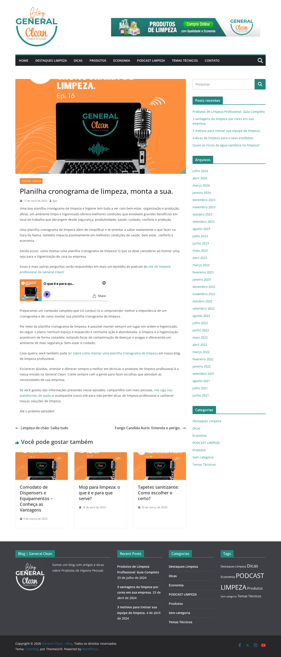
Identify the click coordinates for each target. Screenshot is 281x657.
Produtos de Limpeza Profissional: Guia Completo (229, 112)
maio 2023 (200, 250)
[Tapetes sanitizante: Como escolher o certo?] (159, 455)
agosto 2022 (201, 316)
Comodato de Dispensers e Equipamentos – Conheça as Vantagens (36, 498)
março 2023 (201, 265)
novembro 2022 (204, 294)
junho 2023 (201, 243)
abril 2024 (200, 178)
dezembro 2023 (204, 200)
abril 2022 (200, 345)
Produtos (98, 60)
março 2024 (201, 185)
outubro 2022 (202, 301)
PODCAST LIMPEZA (151, 60)
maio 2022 (200, 337)
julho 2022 (200, 323)
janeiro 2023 (202, 279)
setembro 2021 (203, 374)
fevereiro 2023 (203, 272)
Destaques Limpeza (51, 60)
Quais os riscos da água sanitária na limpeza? (226, 145)
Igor (55, 201)
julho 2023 (200, 236)
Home (23, 60)
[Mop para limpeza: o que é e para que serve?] (100, 455)
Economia (121, 60)
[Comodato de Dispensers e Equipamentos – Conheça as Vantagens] (41, 455)
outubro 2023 (202, 214)
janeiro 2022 (202, 366)
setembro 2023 (203, 221)
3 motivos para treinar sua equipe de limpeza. (227, 131)
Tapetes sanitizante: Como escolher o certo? (158, 492)
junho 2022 (201, 330)
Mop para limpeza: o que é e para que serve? (99, 492)
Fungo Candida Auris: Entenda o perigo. (148, 427)
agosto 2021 (201, 381)
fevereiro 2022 (203, 359)
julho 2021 (200, 388)
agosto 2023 (201, 229)
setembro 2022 (203, 308)
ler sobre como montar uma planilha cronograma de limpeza (113, 353)
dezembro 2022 (204, 287)
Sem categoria (203, 457)
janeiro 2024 (202, 192)
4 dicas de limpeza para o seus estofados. (223, 138)
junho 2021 (201, 395)
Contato (212, 60)
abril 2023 (200, 258)
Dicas (78, 60)
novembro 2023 (204, 207)
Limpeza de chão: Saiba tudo (44, 427)
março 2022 (201, 352)
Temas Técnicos (185, 60)
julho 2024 (200, 171)
